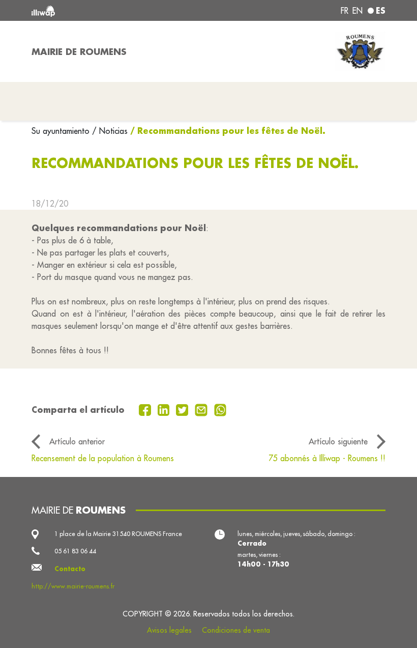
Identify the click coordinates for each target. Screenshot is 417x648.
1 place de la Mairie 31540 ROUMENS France (118, 534)
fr (344, 11)
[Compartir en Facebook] (146, 409)
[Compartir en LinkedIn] (165, 409)
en (357, 11)
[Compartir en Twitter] (183, 409)
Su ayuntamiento (62, 131)
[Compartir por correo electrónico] (202, 409)
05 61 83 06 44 (75, 551)
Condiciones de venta (236, 630)
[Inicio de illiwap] (101, 10)
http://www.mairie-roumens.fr (73, 586)
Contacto (69, 569)
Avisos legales (169, 630)
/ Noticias (110, 131)
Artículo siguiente (338, 441)
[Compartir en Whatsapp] (220, 409)
